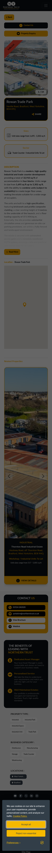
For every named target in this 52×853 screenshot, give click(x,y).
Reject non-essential (26, 833)
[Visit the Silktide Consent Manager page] (42, 842)
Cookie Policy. (20, 816)
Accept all (26, 824)
